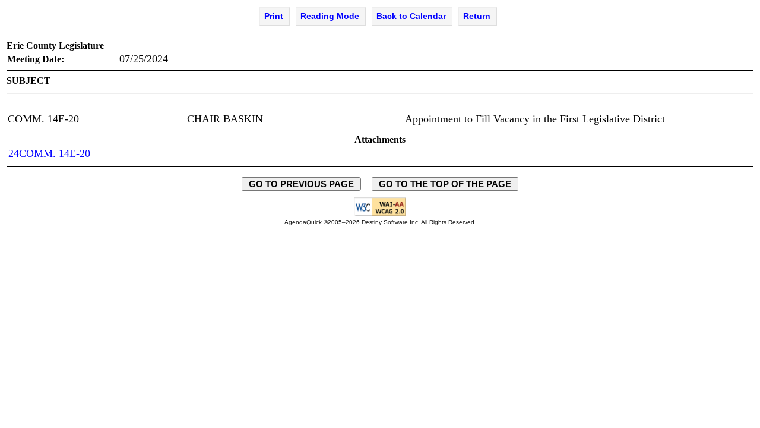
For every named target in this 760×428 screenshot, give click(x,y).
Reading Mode (329, 16)
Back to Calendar (411, 16)
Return (476, 16)
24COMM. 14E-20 (49, 153)
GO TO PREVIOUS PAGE (301, 184)
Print (273, 16)
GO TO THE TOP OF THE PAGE (445, 184)
